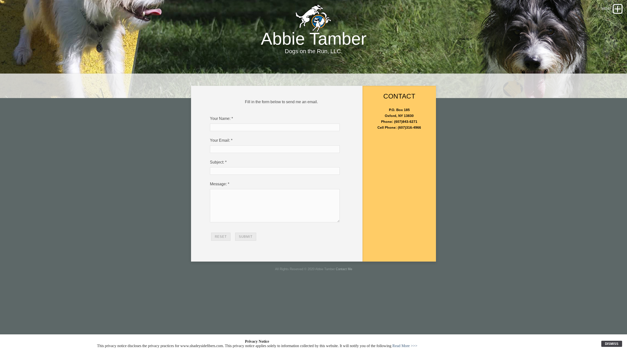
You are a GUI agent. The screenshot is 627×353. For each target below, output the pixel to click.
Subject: (217, 162)
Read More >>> (404, 346)
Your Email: (220, 140)
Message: (218, 184)
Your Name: (220, 118)
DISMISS (611, 344)
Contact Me (344, 269)
